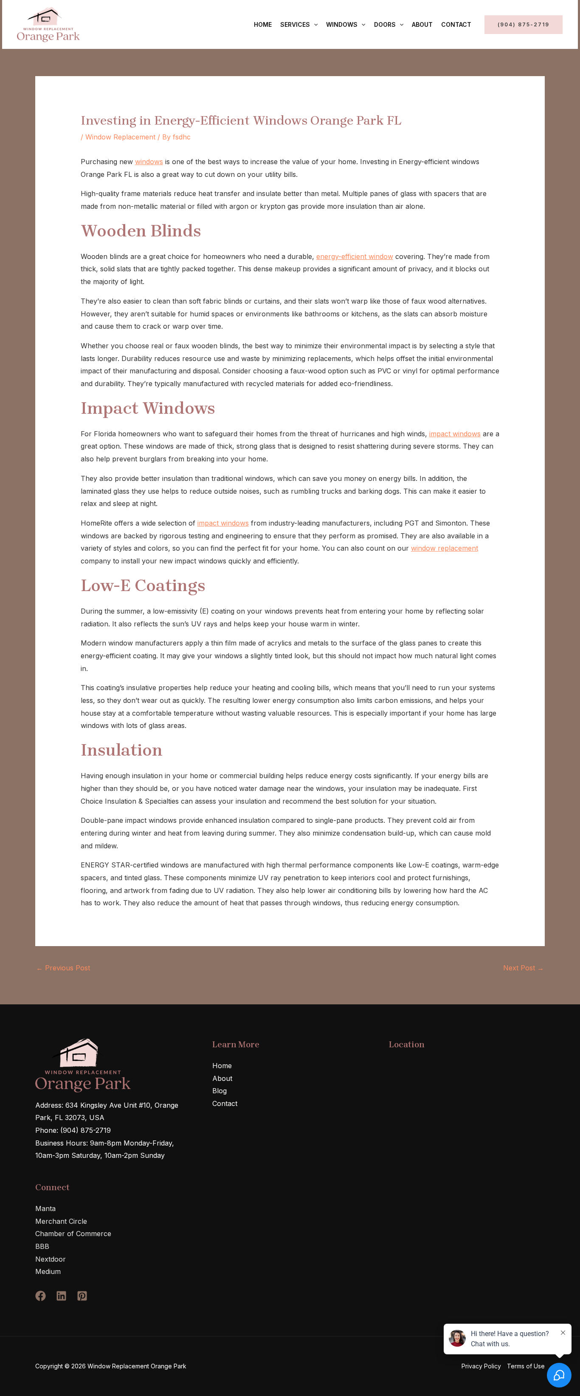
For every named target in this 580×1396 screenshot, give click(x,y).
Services (295, 24)
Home (263, 24)
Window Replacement (120, 137)
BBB (42, 1246)
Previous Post (63, 968)
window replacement (444, 548)
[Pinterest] (82, 1296)
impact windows (455, 433)
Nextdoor (50, 1259)
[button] (314, 25)
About (422, 24)
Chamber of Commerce (73, 1233)
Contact (456, 24)
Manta (45, 1208)
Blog (219, 1090)
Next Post (523, 968)
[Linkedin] (61, 1296)
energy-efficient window (354, 256)
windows (149, 161)
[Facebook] (40, 1296)
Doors (385, 24)
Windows (342, 24)
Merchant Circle (61, 1221)
